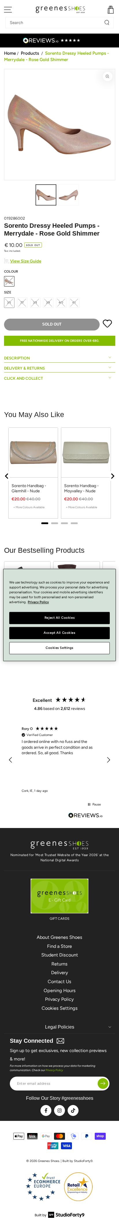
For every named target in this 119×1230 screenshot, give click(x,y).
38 (35, 302)
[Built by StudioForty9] (59, 1216)
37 (22, 302)
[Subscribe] (103, 1083)
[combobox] (55, 22)
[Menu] (8, 9)
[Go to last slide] (7, 476)
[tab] (44, 523)
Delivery (59, 972)
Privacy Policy (59, 999)
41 (74, 302)
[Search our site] (106, 22)
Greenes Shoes (48, 1161)
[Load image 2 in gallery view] (68, 194)
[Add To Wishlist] (107, 326)
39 (48, 302)
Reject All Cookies (59, 618)
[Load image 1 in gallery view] (46, 194)
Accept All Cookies (59, 633)
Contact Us (59, 981)
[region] (59, 476)
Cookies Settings (60, 1008)
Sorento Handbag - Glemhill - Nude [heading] (29, 488)
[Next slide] (112, 476)
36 (9, 302)
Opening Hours (60, 990)
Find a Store (59, 946)
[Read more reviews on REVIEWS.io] (85, 816)
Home (10, 53)
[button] (11, 760)
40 (61, 302)
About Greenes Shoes (59, 937)
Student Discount (59, 955)
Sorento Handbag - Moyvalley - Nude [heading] (81, 488)
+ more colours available (28, 507)
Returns (59, 964)
